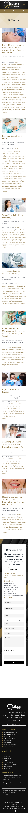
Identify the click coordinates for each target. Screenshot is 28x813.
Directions (4, 12)
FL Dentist (7, 85)
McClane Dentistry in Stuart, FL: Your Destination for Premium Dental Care (13, 501)
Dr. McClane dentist (18, 82)
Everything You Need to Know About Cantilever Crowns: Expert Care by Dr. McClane (13, 49)
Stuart (3, 102)
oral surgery (21, 90)
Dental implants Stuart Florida (11, 161)
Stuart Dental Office (10, 102)
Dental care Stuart (11, 286)
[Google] (15, 811)
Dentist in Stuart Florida (7, 82)
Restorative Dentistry (7, 100)
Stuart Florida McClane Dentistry (12, 216)
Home (9, 724)
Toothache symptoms (7, 109)
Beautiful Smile (13, 285)
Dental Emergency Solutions (9, 288)
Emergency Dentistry (16, 84)
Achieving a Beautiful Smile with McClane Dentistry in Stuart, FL (12, 444)
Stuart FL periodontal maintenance (13, 362)
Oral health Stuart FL (13, 90)
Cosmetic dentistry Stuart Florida (10, 70)
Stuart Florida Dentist (14, 183)
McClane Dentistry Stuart (13, 87)
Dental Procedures (17, 79)
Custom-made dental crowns (18, 72)
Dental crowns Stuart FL (14, 77)
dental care (4, 75)
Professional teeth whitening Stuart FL (11, 97)
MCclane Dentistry (17, 166)
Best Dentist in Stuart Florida (12, 137)
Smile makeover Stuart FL (18, 100)
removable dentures (8, 178)
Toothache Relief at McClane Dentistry (11, 272)
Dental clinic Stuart (20, 286)
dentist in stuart (21, 80)
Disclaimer (15, 804)
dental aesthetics (6, 74)
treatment (15, 364)
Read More (4, 112)
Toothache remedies (20, 107)
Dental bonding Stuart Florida (18, 74)
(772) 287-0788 (14, 12)
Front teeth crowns (14, 85)
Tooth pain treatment (15, 105)
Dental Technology (6, 230)
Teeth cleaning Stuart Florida (16, 104)
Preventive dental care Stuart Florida (15, 95)
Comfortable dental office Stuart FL (14, 67)
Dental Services (5, 354)
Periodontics (5, 92)
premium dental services (12, 94)
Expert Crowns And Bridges (11, 390)
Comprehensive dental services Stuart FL (11, 69)
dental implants (19, 229)
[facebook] (12, 811)
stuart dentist (18, 102)
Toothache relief (11, 107)
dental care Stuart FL (7, 350)
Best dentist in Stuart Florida (13, 65)
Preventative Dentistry (7, 175)
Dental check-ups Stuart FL (14, 75)
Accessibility (18, 802)
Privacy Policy (9, 802)
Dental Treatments (12, 80)
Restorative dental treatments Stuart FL (16, 99)
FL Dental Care (16, 234)
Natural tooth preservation (17, 89)
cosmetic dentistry (20, 349)
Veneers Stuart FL (8, 110)
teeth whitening (6, 105)
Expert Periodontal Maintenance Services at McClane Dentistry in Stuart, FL (13, 332)
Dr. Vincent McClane (7, 165)
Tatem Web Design (19, 808)
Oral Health (5, 90)
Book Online (23, 12)
